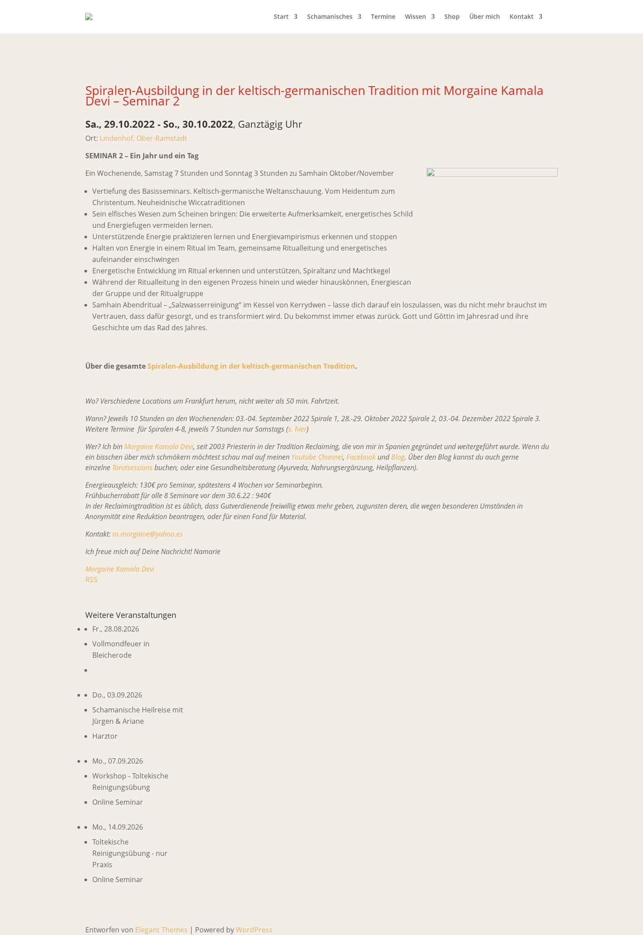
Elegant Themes (161, 930)
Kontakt (522, 16)
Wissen (415, 16)
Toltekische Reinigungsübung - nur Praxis (130, 853)
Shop (452, 16)
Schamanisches (330, 16)
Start (281, 16)
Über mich (484, 16)
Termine (383, 16)
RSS (91, 579)
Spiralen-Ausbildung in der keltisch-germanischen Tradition (251, 366)
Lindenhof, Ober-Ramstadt (143, 138)
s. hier (297, 429)
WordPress (254, 930)
